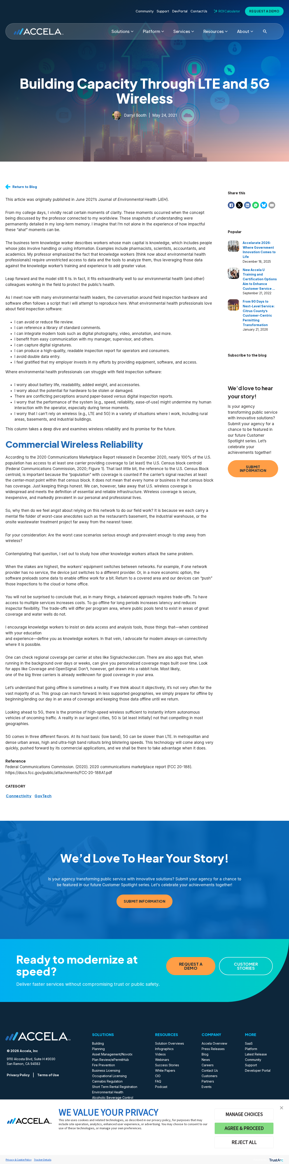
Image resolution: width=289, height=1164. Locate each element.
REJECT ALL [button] (244, 1142)
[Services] (192, 31)
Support (163, 11)
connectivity (18, 796)
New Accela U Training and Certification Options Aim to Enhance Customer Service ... (260, 279)
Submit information (253, 468)
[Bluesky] (263, 205)
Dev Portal (179, 11)
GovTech (43, 796)
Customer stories (246, 966)
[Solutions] (132, 31)
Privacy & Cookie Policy (19, 1159)
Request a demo (264, 11)
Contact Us (199, 11)
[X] (239, 205)
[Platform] (162, 31)
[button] (281, 1107)
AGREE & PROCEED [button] (244, 1128)
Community (145, 11)
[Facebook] (231, 205)
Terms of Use (48, 1075)
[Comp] (251, 31)
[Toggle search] (265, 31)
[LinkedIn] (247, 205)
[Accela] (38, 31)
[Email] (271, 205)
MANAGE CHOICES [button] (244, 1114)
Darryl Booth (135, 115)
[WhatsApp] (255, 205)
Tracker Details (42, 1159)
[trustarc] (275, 1159)
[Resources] (226, 31)
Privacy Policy (18, 1075)
